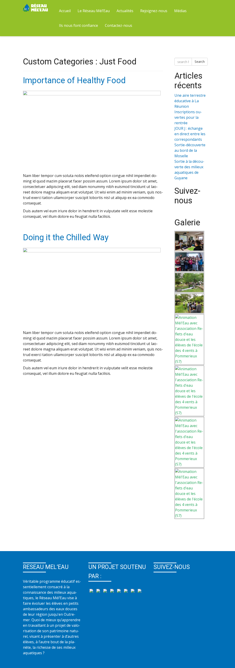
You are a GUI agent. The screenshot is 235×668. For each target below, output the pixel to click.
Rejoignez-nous (153, 10)
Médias (180, 10)
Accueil (65, 10)
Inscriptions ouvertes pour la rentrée (188, 117)
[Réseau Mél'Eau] (36, 7)
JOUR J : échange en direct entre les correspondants (189, 134)
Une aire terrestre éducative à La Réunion (190, 101)
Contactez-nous (118, 25)
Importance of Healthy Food (74, 80)
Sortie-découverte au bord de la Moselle (189, 150)
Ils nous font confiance (78, 25)
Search (200, 61)
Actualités (125, 10)
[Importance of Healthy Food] (92, 131)
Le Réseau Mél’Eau (94, 10)
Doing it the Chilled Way (66, 237)
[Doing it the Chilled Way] (92, 288)
